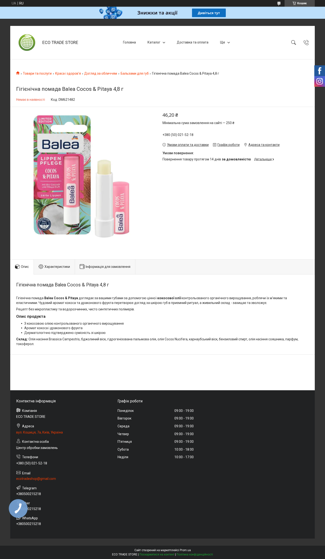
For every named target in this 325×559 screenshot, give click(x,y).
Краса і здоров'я (68, 73)
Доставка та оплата (192, 42)
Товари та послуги (37, 73)
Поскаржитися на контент (156, 554)
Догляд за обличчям (100, 73)
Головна (129, 42)
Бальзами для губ (135, 73)
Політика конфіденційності (195, 554)
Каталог (154, 42)
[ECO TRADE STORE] (27, 42)
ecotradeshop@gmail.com (36, 479)
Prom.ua (185, 550)
